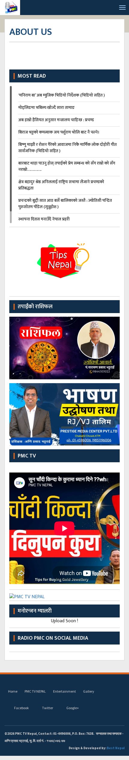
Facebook (21, 708)
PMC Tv (27, 455)
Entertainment (64, 691)
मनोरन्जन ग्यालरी (35, 611)
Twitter (47, 708)
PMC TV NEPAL (35, 691)
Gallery (88, 691)
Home (12, 691)
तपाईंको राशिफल (35, 306)
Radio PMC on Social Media (53, 638)
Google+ (72, 708)
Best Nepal (115, 748)
